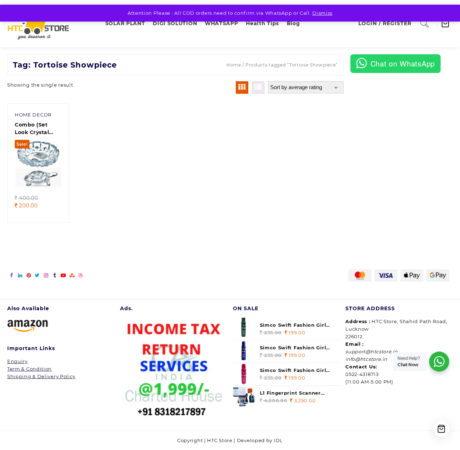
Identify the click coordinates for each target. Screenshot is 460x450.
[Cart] (445, 23)
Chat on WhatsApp (403, 63)
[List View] (258, 87)
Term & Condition (29, 369)
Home (233, 65)
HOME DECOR (33, 115)
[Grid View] (242, 87)
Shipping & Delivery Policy (41, 376)
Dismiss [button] (322, 13)
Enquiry (17, 361)
